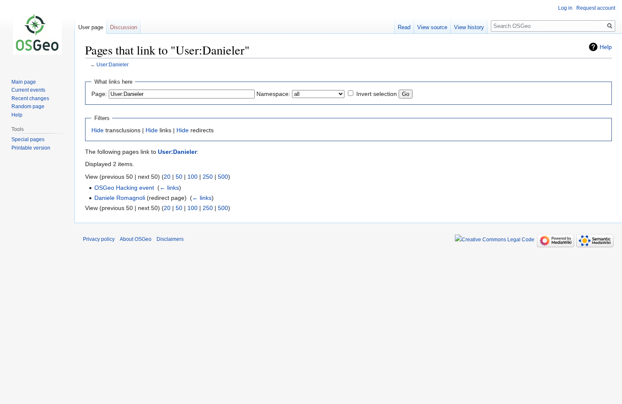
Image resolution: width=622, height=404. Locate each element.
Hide (97, 130)
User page (90, 27)
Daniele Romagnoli (119, 197)
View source (432, 27)
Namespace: (273, 93)
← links (169, 187)
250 (208, 176)
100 (192, 176)
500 (223, 176)
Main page (23, 82)
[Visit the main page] (37, 34)
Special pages (27, 139)
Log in (565, 8)
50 (179, 176)
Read (404, 27)
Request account (595, 8)
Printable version (30, 148)
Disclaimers (170, 239)
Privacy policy (99, 239)
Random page (27, 106)
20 (167, 176)
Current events (28, 90)
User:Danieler (112, 64)
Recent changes (30, 98)
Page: (99, 93)
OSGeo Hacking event (124, 187)
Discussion (123, 27)
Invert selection (376, 93)
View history (469, 27)
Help (606, 47)
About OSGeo (135, 239)
